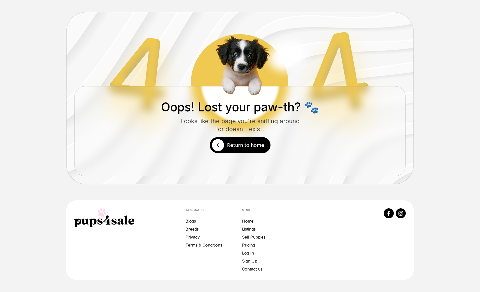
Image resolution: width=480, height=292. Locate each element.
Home (248, 221)
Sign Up (249, 261)
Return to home (245, 145)
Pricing (248, 245)
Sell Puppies (254, 237)
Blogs (191, 221)
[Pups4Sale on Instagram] (401, 213)
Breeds (192, 229)
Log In (248, 253)
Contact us (252, 269)
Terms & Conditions (204, 245)
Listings (249, 229)
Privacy (193, 237)
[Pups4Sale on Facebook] (389, 213)
